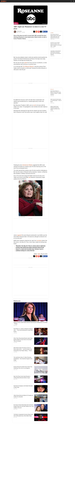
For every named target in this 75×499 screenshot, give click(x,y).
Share (46, 31)
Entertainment (18, 4)
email (34, 105)
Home (14, 4)
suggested (19, 235)
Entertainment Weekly (27, 165)
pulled (25, 62)
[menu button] (73, 1)
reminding (39, 240)
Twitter (38, 254)
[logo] (3, 1)
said (30, 177)
